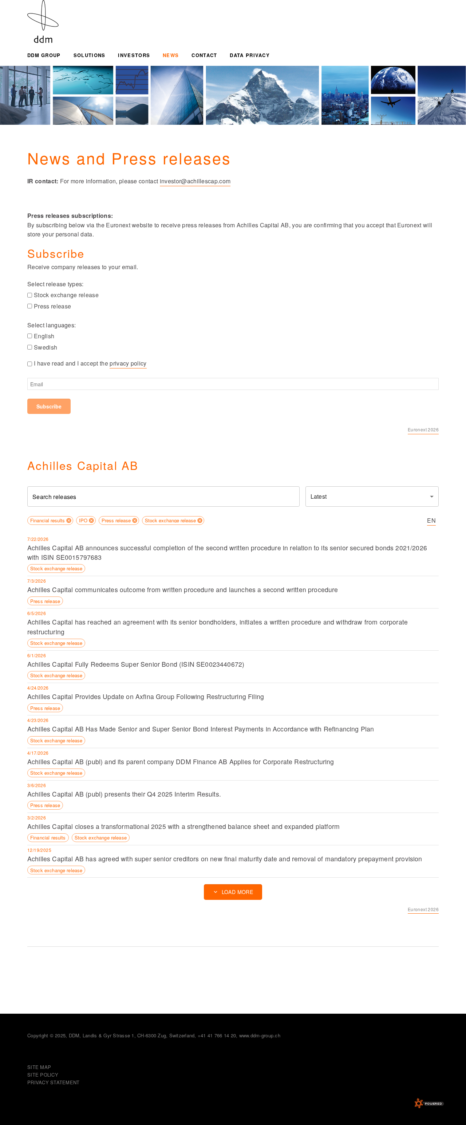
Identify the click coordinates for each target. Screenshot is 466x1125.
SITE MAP (39, 1067)
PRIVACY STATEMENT (53, 1082)
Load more (237, 891)
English (44, 336)
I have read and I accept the (90, 363)
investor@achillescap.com (195, 181)
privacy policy (128, 363)
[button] (50, 520)
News (171, 55)
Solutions (90, 55)
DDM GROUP (44, 55)
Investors (134, 55)
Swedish (45, 347)
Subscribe (49, 406)
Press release (52, 306)
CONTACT (204, 55)
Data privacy (250, 55)
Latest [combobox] (319, 496)
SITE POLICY (42, 1074)
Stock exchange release (66, 295)
